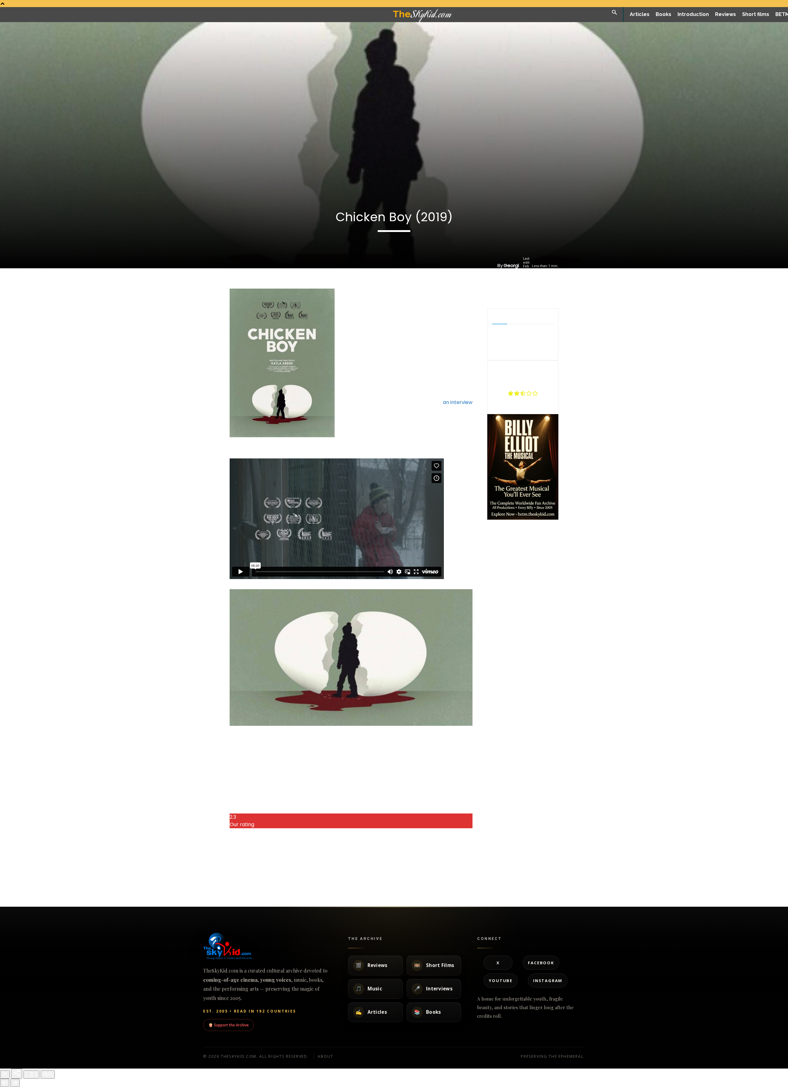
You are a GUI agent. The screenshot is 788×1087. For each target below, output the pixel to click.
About (325, 1056)
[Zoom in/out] (48, 1074)
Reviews (186, 877)
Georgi (511, 265)
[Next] (15, 1083)
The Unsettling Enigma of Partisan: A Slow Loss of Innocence (497, 868)
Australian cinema (483, 888)
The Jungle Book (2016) (206, 863)
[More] (544, 293)
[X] (515, 293)
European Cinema (266, 877)
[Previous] (4, 1083)
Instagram (547, 980)
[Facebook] (501, 293)
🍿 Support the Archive (228, 1024)
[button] (614, 13)
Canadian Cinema (555, 877)
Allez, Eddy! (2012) (271, 863)
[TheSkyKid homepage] (267, 946)
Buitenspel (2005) (416, 863)
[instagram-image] (499, 533)
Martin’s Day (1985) (345, 863)
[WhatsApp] (530, 293)
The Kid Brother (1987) (566, 863)
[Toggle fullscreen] (31, 1074)
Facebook (541, 962)
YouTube (501, 980)
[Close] (5, 1074)
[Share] (16, 1074)
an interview (458, 402)
